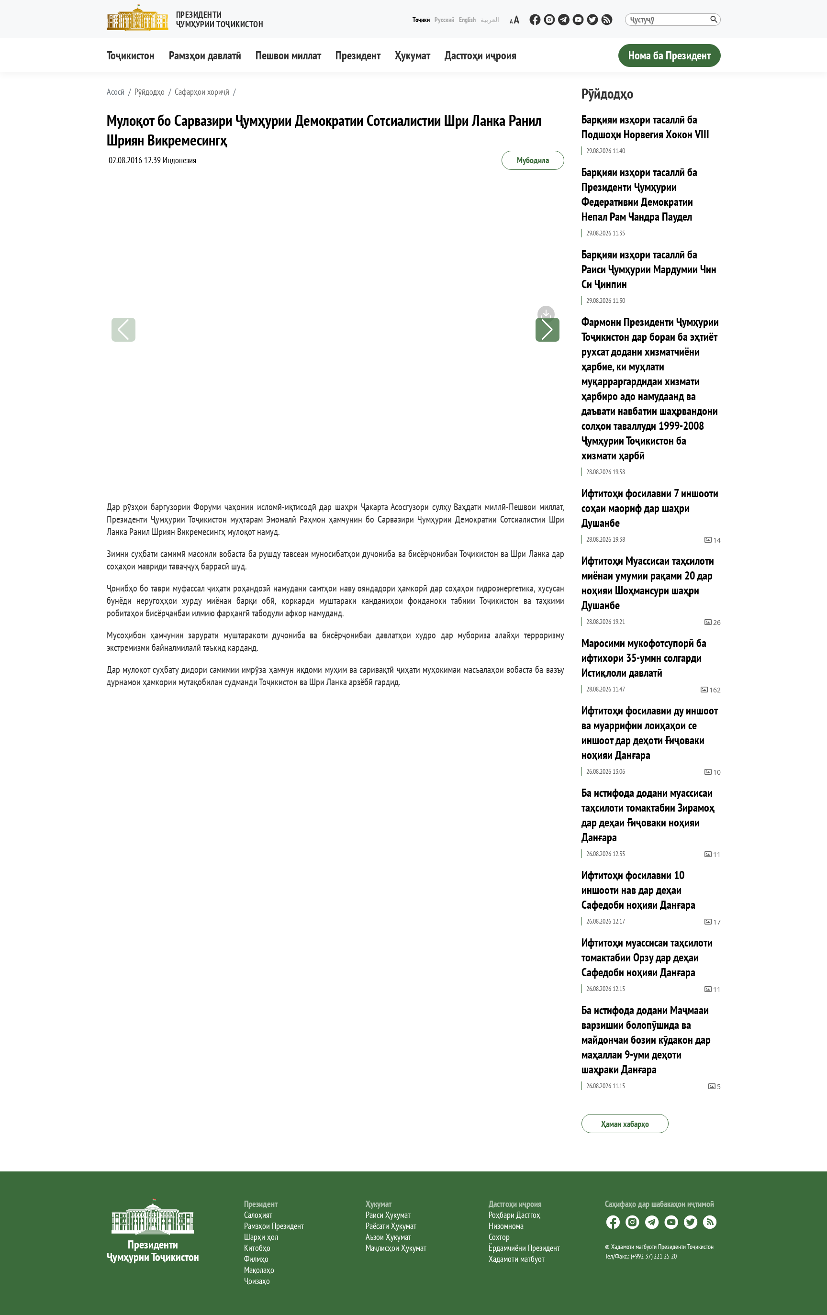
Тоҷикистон (131, 55)
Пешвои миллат (288, 55)
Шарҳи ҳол (261, 1236)
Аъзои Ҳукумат (388, 1236)
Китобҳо (257, 1247)
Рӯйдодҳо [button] (149, 92)
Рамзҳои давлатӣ (205, 55)
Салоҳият (258, 1214)
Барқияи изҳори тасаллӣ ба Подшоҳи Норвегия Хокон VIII (645, 127)
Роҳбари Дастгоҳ (514, 1214)
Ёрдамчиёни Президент (524, 1247)
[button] (189, 17)
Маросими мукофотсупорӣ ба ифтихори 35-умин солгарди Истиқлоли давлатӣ (643, 657)
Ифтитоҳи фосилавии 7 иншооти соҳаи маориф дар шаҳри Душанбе (649, 508)
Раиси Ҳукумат (388, 1214)
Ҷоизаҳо (257, 1280)
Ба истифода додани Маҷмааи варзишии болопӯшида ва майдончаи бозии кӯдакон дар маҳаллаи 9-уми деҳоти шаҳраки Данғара (646, 1040)
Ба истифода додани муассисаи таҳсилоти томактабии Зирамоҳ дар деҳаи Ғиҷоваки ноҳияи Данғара (648, 815)
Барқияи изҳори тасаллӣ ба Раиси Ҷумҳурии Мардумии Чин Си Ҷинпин (648, 269)
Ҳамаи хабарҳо (625, 1123)
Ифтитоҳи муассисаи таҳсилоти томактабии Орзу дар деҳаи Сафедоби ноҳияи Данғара (647, 957)
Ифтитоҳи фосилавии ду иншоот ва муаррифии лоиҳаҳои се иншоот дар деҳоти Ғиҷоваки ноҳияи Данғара (649, 732)
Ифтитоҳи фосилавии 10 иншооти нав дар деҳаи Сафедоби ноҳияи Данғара (638, 890)
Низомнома (506, 1225)
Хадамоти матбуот (517, 1258)
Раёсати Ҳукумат (391, 1225)
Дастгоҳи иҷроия (480, 55)
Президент (357, 55)
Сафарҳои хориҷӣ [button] (202, 92)
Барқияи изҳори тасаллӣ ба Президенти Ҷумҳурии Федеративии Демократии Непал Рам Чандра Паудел (639, 194)
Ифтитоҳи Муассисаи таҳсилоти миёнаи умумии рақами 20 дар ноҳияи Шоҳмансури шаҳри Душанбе (647, 583)
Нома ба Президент (669, 55)
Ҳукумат (412, 55)
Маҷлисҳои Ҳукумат (396, 1247)
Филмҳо (256, 1258)
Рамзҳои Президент (274, 1225)
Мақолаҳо (259, 1269)
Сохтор (499, 1236)
